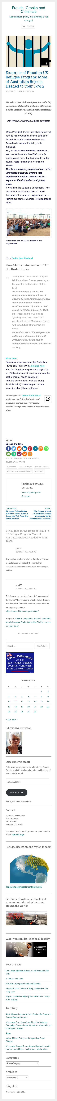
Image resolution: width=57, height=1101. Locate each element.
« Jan (8, 719)
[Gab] (13, 453)
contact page (18, 834)
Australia (11, 466)
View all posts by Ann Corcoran (31, 494)
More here (11, 358)
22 (41, 706)
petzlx (18, 548)
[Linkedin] (24, 448)
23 (48, 706)
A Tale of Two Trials (14, 978)
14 (35, 701)
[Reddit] (19, 448)
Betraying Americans (27, 458)
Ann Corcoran (26, 91)
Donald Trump (25, 466)
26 (22, 711)
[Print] (24, 453)
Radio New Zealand (22, 258)
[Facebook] (8, 448)
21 (35, 706)
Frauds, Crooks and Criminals (28, 9)
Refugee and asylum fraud (19, 471)
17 (9, 706)
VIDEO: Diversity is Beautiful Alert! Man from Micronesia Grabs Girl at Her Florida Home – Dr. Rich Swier (28, 622)
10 (9, 701)
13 (28, 701)
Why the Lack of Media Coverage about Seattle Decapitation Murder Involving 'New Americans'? (40, 513)
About (8, 1033)
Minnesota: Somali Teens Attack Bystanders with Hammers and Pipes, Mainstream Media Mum (28, 1048)
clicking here (37, 365)
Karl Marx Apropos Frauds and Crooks (23, 983)
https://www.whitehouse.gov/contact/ (22, 610)
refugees (39, 471)
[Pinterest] (30, 448)
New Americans (42, 466)
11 (15, 701)
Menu (30, 26)
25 (15, 711)
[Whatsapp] (46, 448)
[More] (30, 453)
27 (28, 711)
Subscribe (16, 792)
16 (48, 701)
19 (22, 706)
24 (9, 711)
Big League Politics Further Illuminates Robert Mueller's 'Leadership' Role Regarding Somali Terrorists (17, 513)
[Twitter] (13, 448)
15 (41, 701)
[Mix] (40, 448)
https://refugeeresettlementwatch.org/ (24, 886)
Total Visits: (11, 1092)
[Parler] (19, 453)
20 (28, 706)
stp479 (19, 585)
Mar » (15, 719)
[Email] (8, 453)
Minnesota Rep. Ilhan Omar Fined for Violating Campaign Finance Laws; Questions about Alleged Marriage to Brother (28, 1025)
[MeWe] (35, 448)
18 (15, 706)
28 (35, 711)
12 (22, 701)
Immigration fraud (15, 462)
